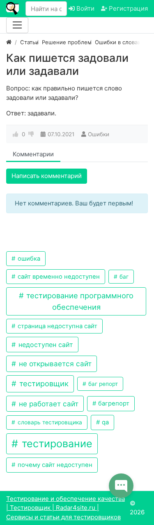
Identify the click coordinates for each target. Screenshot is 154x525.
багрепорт (113, 403)
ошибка (28, 258)
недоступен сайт (44, 344)
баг (123, 276)
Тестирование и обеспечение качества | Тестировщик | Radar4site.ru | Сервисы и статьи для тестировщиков (65, 508)
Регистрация (127, 8)
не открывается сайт (54, 363)
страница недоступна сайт (56, 326)
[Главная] (8, 42)
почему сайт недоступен (54, 465)
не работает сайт (47, 403)
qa (104, 422)
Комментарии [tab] (33, 154)
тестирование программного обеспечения (78, 301)
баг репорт (102, 384)
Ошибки (98, 134)
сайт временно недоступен (58, 276)
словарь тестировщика (49, 422)
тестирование (55, 443)
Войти (84, 8)
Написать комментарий (46, 176)
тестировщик (43, 383)
